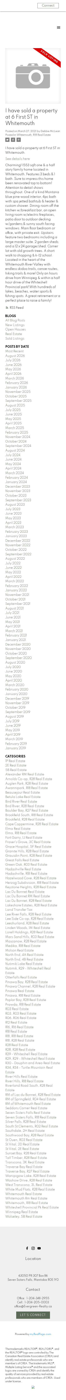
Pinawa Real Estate (19, 991)
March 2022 (14, 581)
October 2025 (16, 396)
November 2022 (17, 545)
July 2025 (13, 410)
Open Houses (15, 329)
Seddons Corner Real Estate (26, 1108)
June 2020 (13, 671)
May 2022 (13, 572)
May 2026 (13, 369)
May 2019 (12, 730)
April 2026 (13, 374)
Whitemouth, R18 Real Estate (34, 135)
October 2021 (15, 599)
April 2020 (13, 680)
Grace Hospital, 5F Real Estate (28, 846)
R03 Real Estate (17, 1009)
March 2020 (14, 685)
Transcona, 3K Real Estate (25, 1162)
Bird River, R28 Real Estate (24, 806)
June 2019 (13, 725)
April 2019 (12, 734)
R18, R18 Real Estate (19, 1036)
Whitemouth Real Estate (23, 1194)
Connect (48, 5)
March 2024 (14, 473)
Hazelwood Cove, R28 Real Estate (30, 878)
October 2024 (16, 441)
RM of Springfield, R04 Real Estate (30, 1099)
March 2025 (14, 428)
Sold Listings (14, 338)
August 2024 (15, 450)
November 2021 (17, 595)
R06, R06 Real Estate (20, 1018)
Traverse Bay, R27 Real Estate (27, 1171)
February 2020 (16, 689)
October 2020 (16, 653)
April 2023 (13, 522)
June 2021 (13, 617)
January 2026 (16, 387)
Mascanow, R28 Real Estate (26, 941)
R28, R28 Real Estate (20, 1049)
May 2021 (12, 622)
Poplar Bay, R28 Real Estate (25, 1000)
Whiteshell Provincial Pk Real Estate (32, 1207)
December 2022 (17, 540)
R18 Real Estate (16, 1031)
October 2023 (16, 495)
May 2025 (13, 419)
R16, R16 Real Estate (19, 1027)
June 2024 (13, 459)
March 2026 (14, 378)
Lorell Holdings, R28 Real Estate (29, 932)
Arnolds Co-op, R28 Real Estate (28, 779)
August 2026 (15, 356)
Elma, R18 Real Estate (21, 833)
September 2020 (18, 658)
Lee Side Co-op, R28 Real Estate (29, 918)
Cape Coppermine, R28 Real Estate (31, 824)
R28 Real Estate (16, 1045)
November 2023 (17, 491)
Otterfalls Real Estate (21, 977)
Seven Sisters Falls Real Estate (27, 1113)
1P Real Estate (15, 761)
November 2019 (17, 703)
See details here (17, 159)
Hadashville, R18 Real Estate (26, 873)
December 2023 (17, 486)
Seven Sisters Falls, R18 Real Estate (30, 1117)
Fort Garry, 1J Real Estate (23, 837)
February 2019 (16, 743)
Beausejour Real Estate (22, 792)
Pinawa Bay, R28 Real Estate (26, 982)
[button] (27, 1248)
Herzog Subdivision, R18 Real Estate (32, 883)
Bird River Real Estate (21, 801)
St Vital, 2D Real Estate (22, 1144)
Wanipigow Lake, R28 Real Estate (30, 1176)
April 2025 (13, 423)
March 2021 (14, 631)
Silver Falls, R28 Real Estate (25, 1121)
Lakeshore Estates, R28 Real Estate (31, 905)
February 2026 (16, 383)
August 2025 (15, 405)
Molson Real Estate (19, 950)
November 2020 (18, 649)
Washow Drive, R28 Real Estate (28, 1180)
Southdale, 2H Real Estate (25, 1130)
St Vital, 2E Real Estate (22, 1149)
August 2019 (14, 716)
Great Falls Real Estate (22, 860)
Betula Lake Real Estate (23, 797)
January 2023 (16, 536)
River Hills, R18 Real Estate (24, 1081)
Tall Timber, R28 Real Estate (26, 1158)
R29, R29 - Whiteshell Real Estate (30, 1058)
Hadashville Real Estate (23, 869)
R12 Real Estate (16, 1022)
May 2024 (13, 464)
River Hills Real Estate (21, 1076)
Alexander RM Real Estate (24, 774)
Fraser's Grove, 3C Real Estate (28, 842)
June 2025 (13, 414)
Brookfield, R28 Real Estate (25, 819)
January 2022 (16, 590)
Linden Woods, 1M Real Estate (27, 928)
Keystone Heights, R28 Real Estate (30, 887)
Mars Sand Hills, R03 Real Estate (29, 937)
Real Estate (13, 334)
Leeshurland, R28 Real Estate (27, 923)
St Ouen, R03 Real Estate (24, 1140)
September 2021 (17, 604)
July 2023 (12, 509)
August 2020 (15, 662)
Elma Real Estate (17, 828)
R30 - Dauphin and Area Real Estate (32, 1063)
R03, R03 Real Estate (20, 1013)
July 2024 (12, 455)
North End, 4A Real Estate (24, 955)
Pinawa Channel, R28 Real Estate (30, 986)
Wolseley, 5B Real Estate (23, 1216)
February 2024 (16, 477)
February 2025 (16, 432)
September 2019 (17, 712)
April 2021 (12, 626)
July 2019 (12, 721)
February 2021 (16, 635)
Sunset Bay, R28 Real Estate (25, 1153)
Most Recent (14, 351)
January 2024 (16, 482)
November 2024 (17, 437)
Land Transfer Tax (18, 909)
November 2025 (17, 392)
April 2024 (13, 468)
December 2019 (17, 698)
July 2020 (13, 667)
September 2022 (18, 554)
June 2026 (13, 365)
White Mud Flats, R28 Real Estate (30, 1189)
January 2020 (16, 694)
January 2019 (15, 748)
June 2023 (13, 513)
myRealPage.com (40, 1334)
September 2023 (18, 500)
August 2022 (15, 558)
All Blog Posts (15, 320)
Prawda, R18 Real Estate (23, 1004)
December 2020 (17, 644)
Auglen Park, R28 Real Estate (26, 783)
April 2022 (13, 577)
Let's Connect (33, 1315)
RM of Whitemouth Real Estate (28, 1104)
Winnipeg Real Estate (21, 1212)
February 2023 (16, 531)
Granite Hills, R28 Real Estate (27, 851)
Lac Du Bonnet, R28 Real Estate (28, 900)
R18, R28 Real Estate (19, 1040)
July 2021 (12, 613)
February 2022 (16, 586)
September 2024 (18, 446)
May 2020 (13, 676)
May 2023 (13, 518)
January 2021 (15, 640)
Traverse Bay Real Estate (24, 1167)
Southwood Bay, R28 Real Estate (29, 1135)
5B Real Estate (16, 770)
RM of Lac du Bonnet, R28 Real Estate (33, 1095)
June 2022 (13, 567)
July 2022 (12, 563)
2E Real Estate (15, 765)
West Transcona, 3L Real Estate (28, 1185)
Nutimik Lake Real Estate (23, 964)
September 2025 (18, 401)
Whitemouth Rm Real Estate (26, 1198)
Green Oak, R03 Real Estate (26, 864)
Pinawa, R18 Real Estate (22, 995)
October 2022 (16, 549)
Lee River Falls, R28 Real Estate (28, 914)
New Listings (14, 325)
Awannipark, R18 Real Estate (26, 788)
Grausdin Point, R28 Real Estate (28, 855)
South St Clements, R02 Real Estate (31, 1126)
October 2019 (15, 707)
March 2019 (14, 739)
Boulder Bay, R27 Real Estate (26, 810)
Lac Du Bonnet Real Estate (25, 892)
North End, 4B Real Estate (24, 959)
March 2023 (14, 527)
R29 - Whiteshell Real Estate (26, 1054)
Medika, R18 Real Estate (22, 946)
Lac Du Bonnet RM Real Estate (27, 896)
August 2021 (14, 608)
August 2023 (15, 504)
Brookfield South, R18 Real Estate (29, 815)
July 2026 (12, 360)
